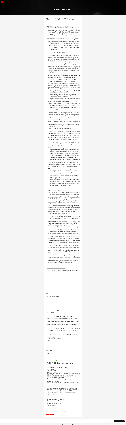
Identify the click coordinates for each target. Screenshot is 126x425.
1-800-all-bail (118, 2)
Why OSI (8, 421)
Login (36, 421)
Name (47, 400)
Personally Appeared (49, 350)
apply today (118, 421)
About (5, 421)
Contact (11, 421)
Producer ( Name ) (49, 406)
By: (47, 293)
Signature (48, 353)
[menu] (124, 2)
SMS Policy (32, 421)
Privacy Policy (70, 424)
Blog (22, 421)
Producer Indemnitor (71, 19)
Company (48, 19)
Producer (59, 19)
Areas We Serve (26, 421)
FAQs (19, 421)
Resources (16, 421)
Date (58, 400)
